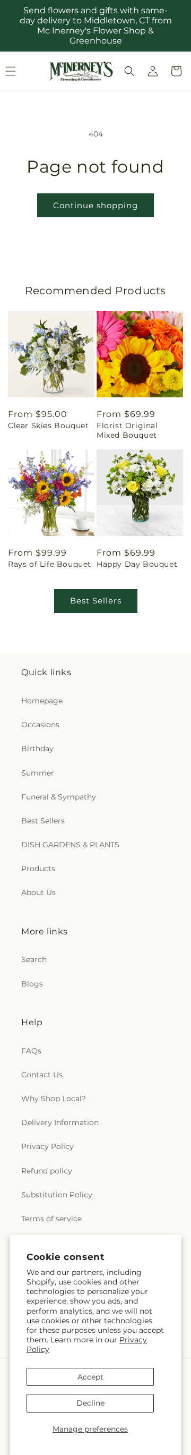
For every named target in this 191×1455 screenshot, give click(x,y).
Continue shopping (95, 205)
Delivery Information (60, 1122)
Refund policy (46, 1171)
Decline (90, 1403)
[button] (129, 71)
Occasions (40, 724)
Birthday (37, 748)
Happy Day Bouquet (137, 564)
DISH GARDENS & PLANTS (70, 844)
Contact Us (42, 1074)
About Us (38, 892)
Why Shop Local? (53, 1098)
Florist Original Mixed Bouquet (127, 430)
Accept (90, 1377)
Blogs (32, 984)
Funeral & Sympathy (58, 797)
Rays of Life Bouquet (49, 564)
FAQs (31, 1051)
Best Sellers (95, 600)
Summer (37, 773)
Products (38, 868)
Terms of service (51, 1218)
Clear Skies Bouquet (48, 425)
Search (34, 959)
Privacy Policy (47, 1146)
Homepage (42, 700)
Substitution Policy (56, 1194)
